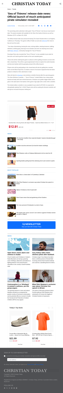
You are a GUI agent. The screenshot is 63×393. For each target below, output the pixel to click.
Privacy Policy (39, 364)
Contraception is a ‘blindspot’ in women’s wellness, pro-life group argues (18, 286)
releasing (19, 75)
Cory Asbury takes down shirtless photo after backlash (43, 253)
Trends (14, 9)
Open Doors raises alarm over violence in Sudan (18, 253)
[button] (2, 4)
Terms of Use (30, 364)
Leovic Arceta (11, 25)
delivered (44, 41)
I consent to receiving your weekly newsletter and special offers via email (25, 356)
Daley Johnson (14, 50)
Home (9, 9)
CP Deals (30, 130)
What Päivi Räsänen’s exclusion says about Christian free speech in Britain (44, 286)
